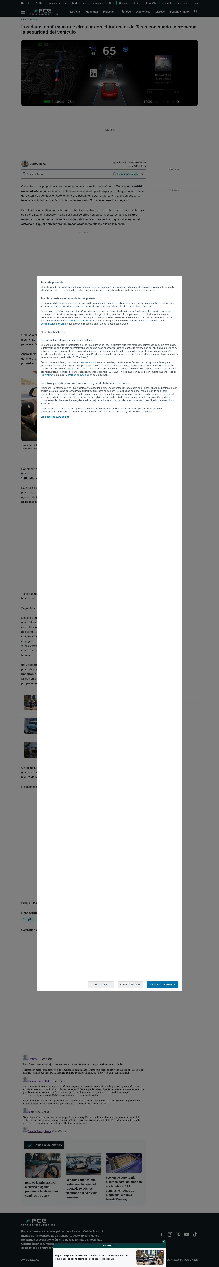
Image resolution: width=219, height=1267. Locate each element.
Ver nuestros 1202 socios (55, 416)
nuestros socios (87, 362)
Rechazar (100, 984)
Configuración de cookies (54, 323)
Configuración (130, 984)
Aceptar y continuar (163, 984)
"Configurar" (47, 374)
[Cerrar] (164, 1241)
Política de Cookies (81, 320)
